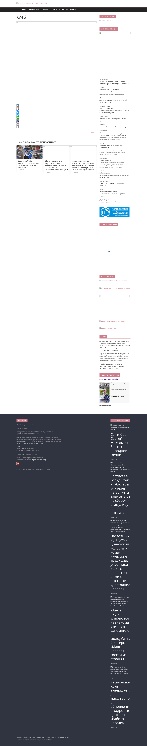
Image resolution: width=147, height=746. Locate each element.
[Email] (56, 124)
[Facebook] (56, 110)
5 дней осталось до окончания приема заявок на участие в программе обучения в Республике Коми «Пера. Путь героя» (84, 165)
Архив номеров (34, 9)
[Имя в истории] (105, 21)
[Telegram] (56, 115)
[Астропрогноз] (113, 281)
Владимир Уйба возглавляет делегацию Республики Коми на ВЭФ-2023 (28, 164)
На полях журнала (69, 9)
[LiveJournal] (56, 122)
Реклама (46, 9)
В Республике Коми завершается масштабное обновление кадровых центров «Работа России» (120, 700)
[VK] (56, 105)
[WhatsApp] (56, 117)
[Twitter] (56, 112)
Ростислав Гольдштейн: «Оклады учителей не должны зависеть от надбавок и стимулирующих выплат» (120, 494)
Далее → (92, 132)
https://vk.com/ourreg (39, 460)
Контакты (56, 9)
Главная (23, 9)
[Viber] (56, 120)
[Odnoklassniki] (56, 108)
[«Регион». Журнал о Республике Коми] (17, 8)
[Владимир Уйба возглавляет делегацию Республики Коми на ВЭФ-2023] (29, 146)
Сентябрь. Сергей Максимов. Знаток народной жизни (119, 444)
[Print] (56, 127)
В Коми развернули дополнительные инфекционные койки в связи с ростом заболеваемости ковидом (56, 165)
